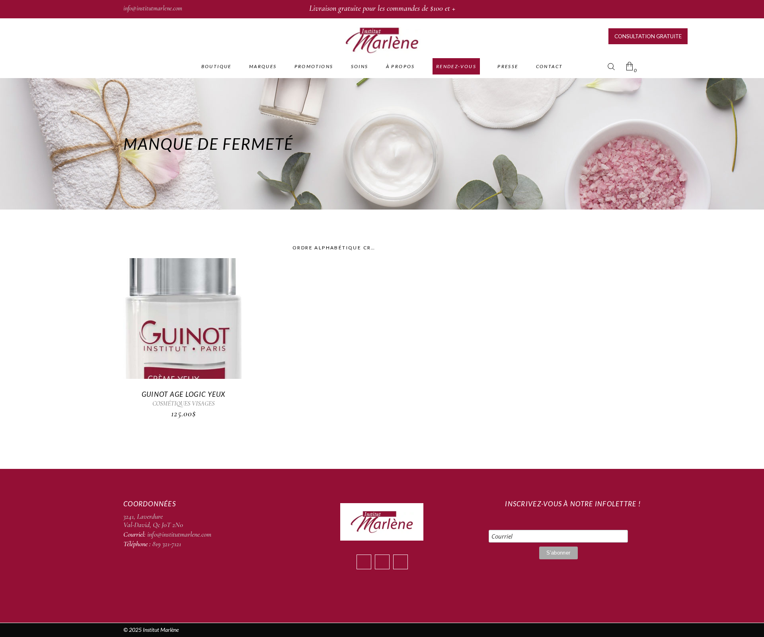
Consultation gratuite (648, 36)
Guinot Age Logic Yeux (184, 394)
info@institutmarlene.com (152, 8)
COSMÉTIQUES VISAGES (183, 404)
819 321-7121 (166, 543)
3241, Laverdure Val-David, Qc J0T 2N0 (153, 520)
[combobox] (334, 247)
